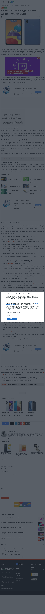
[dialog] (22, 307)
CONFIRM (12, 318)
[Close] (41, 294)
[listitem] (22, 312)
